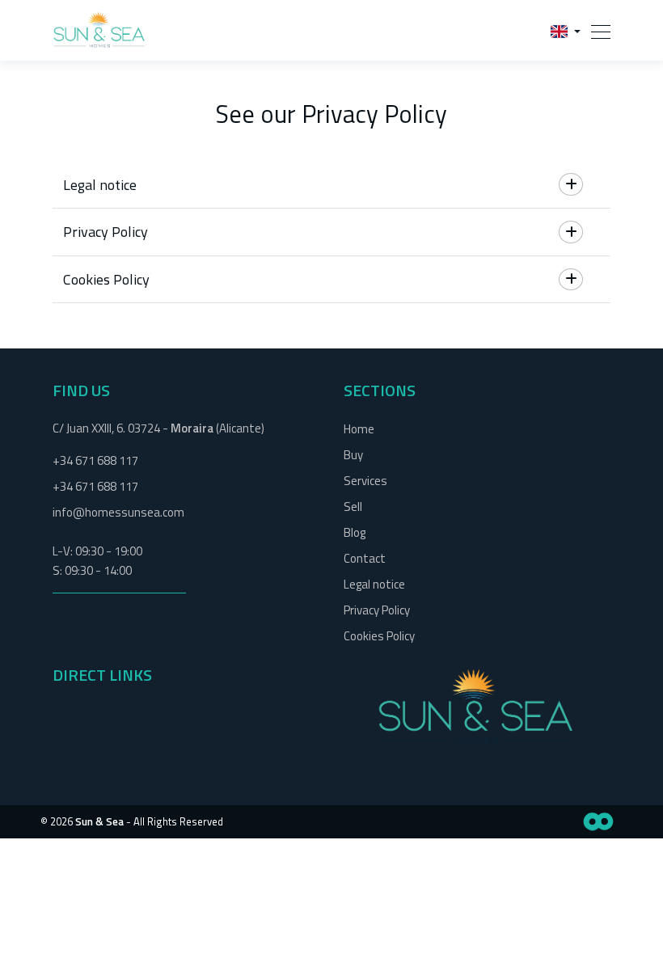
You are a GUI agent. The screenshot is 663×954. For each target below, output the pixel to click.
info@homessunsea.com (118, 512)
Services (365, 480)
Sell (353, 506)
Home (359, 429)
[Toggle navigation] (595, 30)
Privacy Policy (377, 610)
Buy (353, 454)
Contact (365, 558)
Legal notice (374, 584)
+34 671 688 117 (95, 460)
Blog (354, 532)
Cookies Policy (379, 636)
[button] (565, 30)
